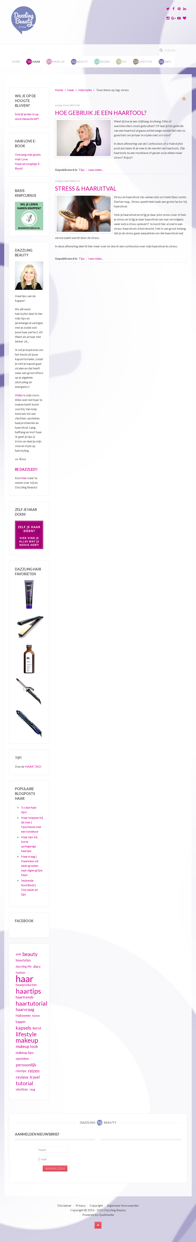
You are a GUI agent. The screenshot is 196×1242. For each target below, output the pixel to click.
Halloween (23, 1016)
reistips (21, 1071)
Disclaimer (64, 1205)
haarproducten (26, 985)
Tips (82, 169)
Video (19, 395)
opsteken (22, 1059)
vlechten (22, 1089)
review (22, 1077)
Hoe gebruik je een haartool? (100, 112)
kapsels (23, 1028)
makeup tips (24, 1052)
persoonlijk (26, 1064)
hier (24, 478)
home (36, 1015)
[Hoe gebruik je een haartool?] (83, 137)
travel (35, 1077)
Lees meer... (95, 169)
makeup (27, 1040)
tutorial (24, 1083)
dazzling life (24, 966)
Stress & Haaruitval (85, 188)
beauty (30, 954)
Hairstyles (85, 90)
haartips (28, 991)
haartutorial (31, 1003)
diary (37, 966)
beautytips (23, 960)
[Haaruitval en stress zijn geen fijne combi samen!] (83, 213)
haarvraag (25, 1009)
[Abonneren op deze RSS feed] (183, 98)
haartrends (24, 997)
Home (16, 61)
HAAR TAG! (33, 766)
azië (18, 954)
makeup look (27, 1046)
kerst (37, 1028)
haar (24, 979)
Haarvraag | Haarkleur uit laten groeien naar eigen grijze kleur (31, 866)
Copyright (96, 1205)
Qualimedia (106, 1214)
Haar (70, 90)
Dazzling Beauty (115, 1210)
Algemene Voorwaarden (123, 1205)
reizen (33, 1070)
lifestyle (26, 1034)
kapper (21, 1022)
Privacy (81, 1205)
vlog (32, 1089)
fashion (20, 972)
